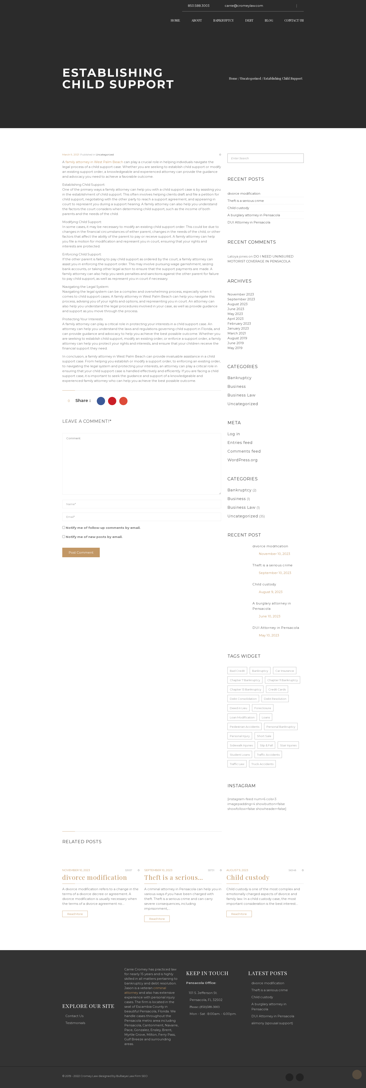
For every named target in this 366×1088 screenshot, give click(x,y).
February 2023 (239, 324)
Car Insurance (284, 670)
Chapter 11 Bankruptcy (282, 680)
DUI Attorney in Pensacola (248, 222)
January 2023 (238, 328)
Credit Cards (277, 689)
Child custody (238, 208)
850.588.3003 (198, 6)
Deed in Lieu (238, 708)
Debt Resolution (275, 698)
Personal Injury (240, 736)
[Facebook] (101, 401)
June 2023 (235, 309)
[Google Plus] (112, 401)
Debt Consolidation (243, 698)
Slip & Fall (266, 745)
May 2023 (235, 314)
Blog (269, 20)
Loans (266, 717)
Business (236, 386)
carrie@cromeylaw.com (244, 6)
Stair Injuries (288, 745)
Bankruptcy (223, 20)
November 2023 (240, 294)
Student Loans (240, 754)
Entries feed (240, 442)
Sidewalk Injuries (241, 745)
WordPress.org (242, 460)
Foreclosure (262, 708)
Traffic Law (237, 764)
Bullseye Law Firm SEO (132, 1076)
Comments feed (244, 451)
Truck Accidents (262, 764)
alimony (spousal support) (272, 1023)
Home (175, 20)
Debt (249, 20)
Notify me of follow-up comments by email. (103, 528)
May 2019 (235, 348)
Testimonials (75, 1023)
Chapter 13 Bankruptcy (245, 689)
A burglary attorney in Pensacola (253, 215)
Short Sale (264, 736)
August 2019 (237, 338)
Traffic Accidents (268, 754)
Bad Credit (237, 670)
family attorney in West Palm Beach (94, 162)
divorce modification (243, 193)
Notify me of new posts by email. (94, 537)
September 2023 (241, 299)
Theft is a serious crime (245, 201)
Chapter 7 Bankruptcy (245, 680)
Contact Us (294, 20)
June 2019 (235, 343)
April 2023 (235, 319)
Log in (233, 434)
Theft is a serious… (173, 877)
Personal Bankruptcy (280, 726)
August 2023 (237, 304)
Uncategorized (250, 78)
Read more (75, 914)
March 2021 (236, 333)
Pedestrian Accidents (244, 726)
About (196, 20)
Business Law (241, 395)
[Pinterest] (123, 401)
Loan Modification (242, 717)
